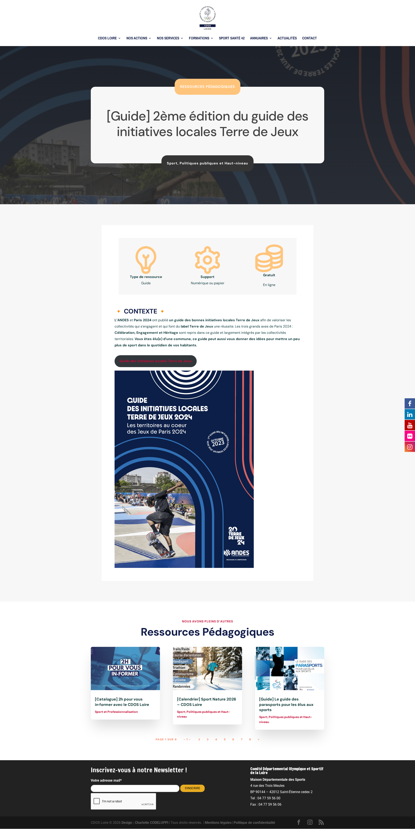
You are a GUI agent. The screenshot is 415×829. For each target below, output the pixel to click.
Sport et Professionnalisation (116, 712)
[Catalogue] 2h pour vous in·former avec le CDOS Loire (122, 702)
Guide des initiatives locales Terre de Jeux (156, 361)
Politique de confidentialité (254, 823)
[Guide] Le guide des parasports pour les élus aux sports (286, 704)
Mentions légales (218, 823)
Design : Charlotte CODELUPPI (144, 823)
